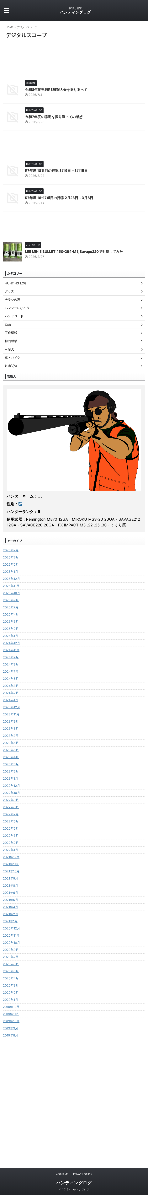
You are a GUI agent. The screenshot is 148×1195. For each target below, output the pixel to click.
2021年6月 (10, 893)
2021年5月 (10, 900)
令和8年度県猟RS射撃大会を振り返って (56, 90)
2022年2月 (11, 843)
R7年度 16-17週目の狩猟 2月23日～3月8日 (59, 198)
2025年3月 (11, 621)
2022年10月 (11, 793)
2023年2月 (11, 771)
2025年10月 (11, 593)
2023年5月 (11, 750)
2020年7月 (10, 957)
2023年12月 (11, 707)
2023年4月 (11, 757)
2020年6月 (11, 964)
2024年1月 (10, 700)
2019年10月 (11, 1021)
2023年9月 (11, 721)
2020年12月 (11, 928)
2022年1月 (10, 850)
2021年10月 (11, 871)
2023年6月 (11, 743)
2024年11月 (11, 650)
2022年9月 (11, 800)
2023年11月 (11, 714)
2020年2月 (11, 992)
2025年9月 (11, 600)
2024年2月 (11, 693)
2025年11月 (11, 586)
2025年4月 (11, 614)
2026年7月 (10, 550)
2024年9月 (11, 657)
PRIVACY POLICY (82, 1174)
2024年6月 (11, 679)
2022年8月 (11, 807)
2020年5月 (11, 971)
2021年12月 (11, 857)
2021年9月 (10, 878)
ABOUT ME (62, 1174)
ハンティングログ (75, 12)
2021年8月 (10, 885)
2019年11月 (11, 1014)
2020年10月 (11, 943)
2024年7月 (10, 671)
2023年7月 (10, 736)
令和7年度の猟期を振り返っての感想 (54, 117)
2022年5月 (11, 828)
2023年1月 (10, 778)
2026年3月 (11, 557)
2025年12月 (11, 579)
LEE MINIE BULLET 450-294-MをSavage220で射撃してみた (74, 252)
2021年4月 (10, 907)
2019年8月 (10, 1035)
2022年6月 (11, 821)
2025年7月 (10, 607)
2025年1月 (10, 636)
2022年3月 (11, 835)
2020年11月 (11, 935)
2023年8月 (11, 728)
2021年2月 (10, 914)
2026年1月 (10, 571)
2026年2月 (11, 564)
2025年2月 (11, 629)
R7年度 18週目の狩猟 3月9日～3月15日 (56, 171)
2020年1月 (10, 1000)
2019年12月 (11, 1007)
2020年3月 (11, 985)
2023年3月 (11, 764)
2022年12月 (11, 786)
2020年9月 (11, 950)
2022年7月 (10, 814)
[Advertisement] (74, 146)
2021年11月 (11, 864)
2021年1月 (10, 921)
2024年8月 (11, 664)
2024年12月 (11, 643)
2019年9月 (10, 1028)
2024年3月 (11, 686)
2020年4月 (11, 978)
